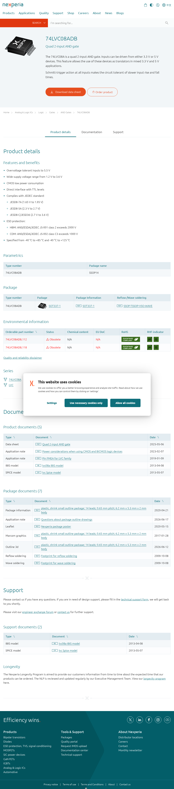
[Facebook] (149, 719)
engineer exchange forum (38, 612)
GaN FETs (9, 759)
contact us (63, 612)
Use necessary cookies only (86, 402)
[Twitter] (130, 719)
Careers (83, 13)
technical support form (134, 599)
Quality (44, 13)
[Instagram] (158, 719)
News (108, 13)
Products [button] (9, 13)
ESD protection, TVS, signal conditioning (27, 745)
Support (58, 13)
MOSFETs (9, 750)
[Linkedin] (139, 719)
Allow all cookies (125, 402)
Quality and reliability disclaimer (22, 357)
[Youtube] (167, 719)
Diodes (7, 741)
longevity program (154, 678)
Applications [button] (27, 13)
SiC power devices (14, 754)
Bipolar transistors (14, 737)
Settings (52, 402)
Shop (70, 13)
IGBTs (6, 763)
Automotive (10, 772)
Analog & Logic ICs (14, 767)
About (97, 13)
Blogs (120, 13)
